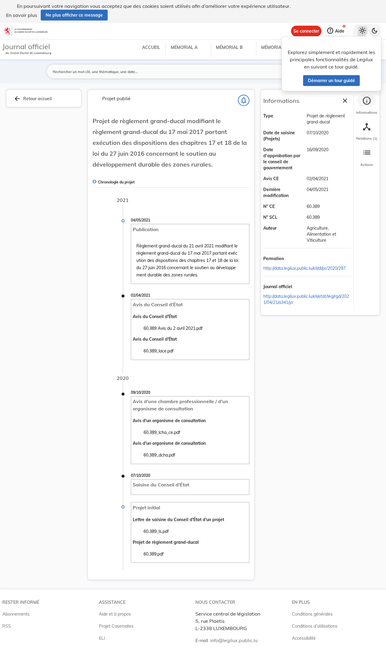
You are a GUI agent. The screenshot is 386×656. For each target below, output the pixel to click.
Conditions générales (312, 614)
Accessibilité (304, 638)
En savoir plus (21, 15)
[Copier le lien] (292, 259)
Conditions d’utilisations (314, 626)
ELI (102, 638)
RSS (6, 626)
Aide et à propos (115, 614)
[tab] (366, 105)
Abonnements (16, 614)
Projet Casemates (116, 626)
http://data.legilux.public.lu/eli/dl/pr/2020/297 (304, 268)
